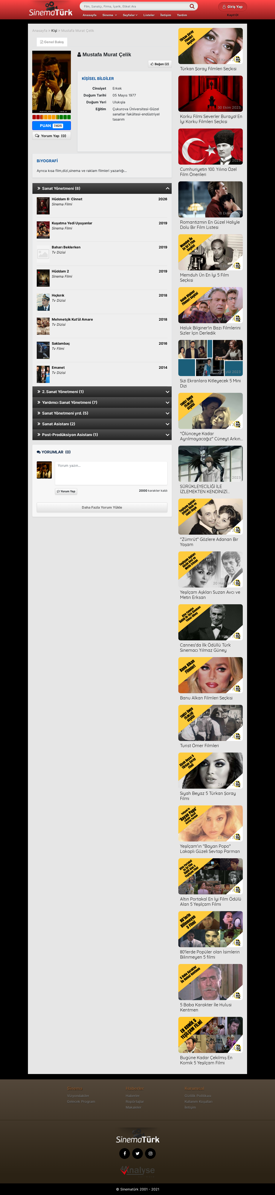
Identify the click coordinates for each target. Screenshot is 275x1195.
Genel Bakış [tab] (53, 42)
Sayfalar (129, 15)
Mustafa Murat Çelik (77, 30)
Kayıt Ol (232, 15)
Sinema (108, 15)
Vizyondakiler (78, 1096)
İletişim (165, 15)
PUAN (51, 125)
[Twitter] (137, 1153)
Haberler (133, 1096)
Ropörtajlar (135, 1101)
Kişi (54, 30)
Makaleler (133, 1107)
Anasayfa (89, 15)
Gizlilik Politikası (198, 1096)
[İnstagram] (150, 1153)
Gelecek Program (81, 1101)
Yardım (182, 15)
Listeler (149, 15)
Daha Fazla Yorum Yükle (102, 507)
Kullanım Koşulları (198, 1101)
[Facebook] (124, 1153)
